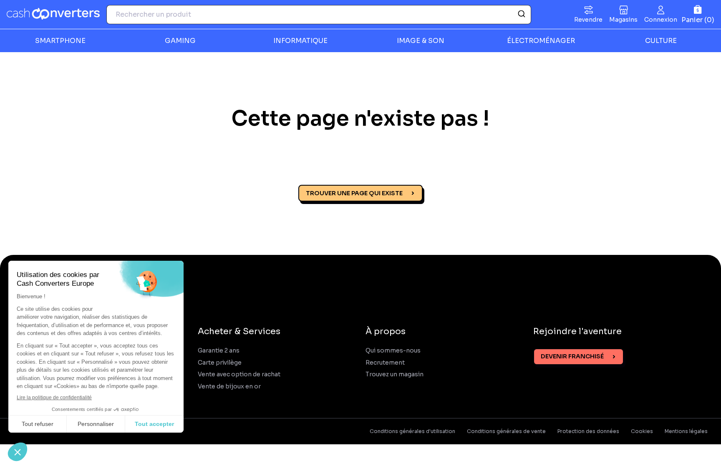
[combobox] (318, 14)
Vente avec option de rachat (239, 374)
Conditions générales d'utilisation (412, 431)
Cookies (642, 431)
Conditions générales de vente (506, 431)
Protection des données (588, 431)
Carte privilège (220, 362)
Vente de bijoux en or (229, 386)
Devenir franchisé (572, 356)
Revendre (588, 19)
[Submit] (521, 14)
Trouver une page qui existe (354, 193)
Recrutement (385, 362)
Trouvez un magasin (395, 374)
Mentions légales (686, 431)
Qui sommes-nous (393, 350)
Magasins (623, 19)
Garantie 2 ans (218, 350)
